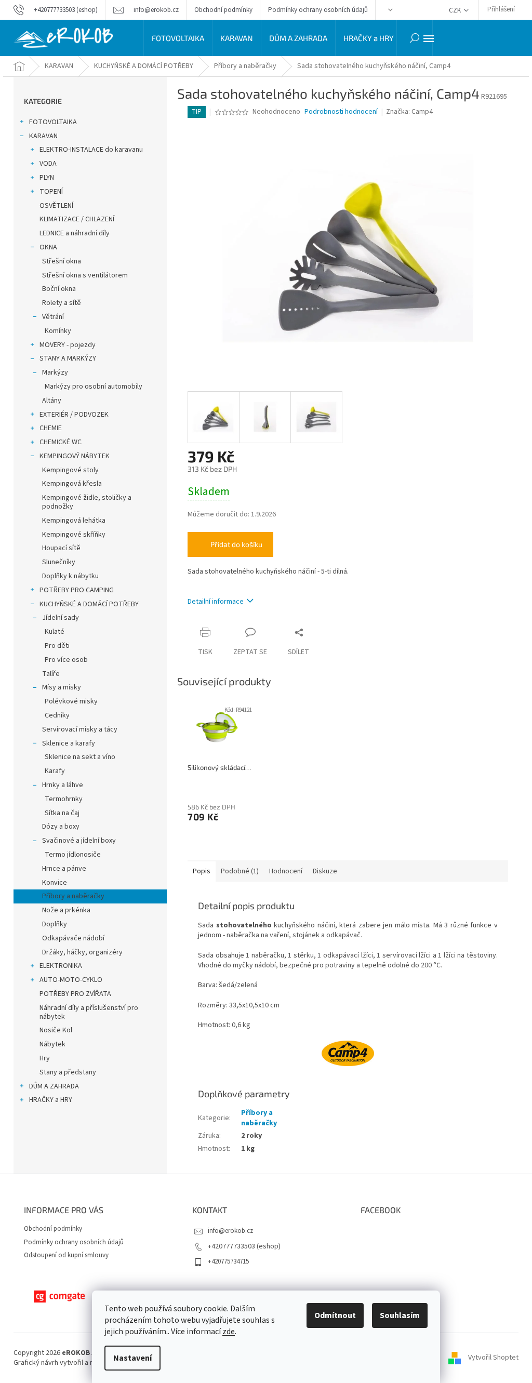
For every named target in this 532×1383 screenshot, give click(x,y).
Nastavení (132, 1358)
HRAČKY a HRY (50, 1100)
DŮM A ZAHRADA (54, 1086)
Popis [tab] (201, 871)
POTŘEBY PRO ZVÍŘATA (75, 994)
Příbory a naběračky (73, 896)
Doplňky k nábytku (70, 576)
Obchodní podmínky (223, 10)
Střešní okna (61, 261)
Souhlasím (400, 1315)
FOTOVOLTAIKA (53, 122)
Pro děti (57, 646)
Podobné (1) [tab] (240, 871)
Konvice (54, 882)
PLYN (46, 177)
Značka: (409, 112)
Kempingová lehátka (73, 520)
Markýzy (55, 372)
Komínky (58, 331)
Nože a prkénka (66, 910)
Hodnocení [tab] (285, 871)
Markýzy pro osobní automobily (93, 386)
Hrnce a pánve (64, 868)
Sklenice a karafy (68, 743)
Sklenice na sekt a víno (80, 757)
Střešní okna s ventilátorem (85, 275)
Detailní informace (216, 601)
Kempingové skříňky (73, 534)
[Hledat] (414, 38)
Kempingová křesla (72, 483)
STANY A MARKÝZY (67, 358)
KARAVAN (43, 136)
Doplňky (54, 924)
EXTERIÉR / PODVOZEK (74, 414)
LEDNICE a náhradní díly (74, 233)
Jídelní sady (60, 618)
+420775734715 (228, 1261)
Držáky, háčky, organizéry (82, 952)
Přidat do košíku (236, 544)
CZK (455, 10)
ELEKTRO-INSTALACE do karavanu (91, 149)
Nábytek (52, 1044)
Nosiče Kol (55, 1030)
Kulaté (54, 632)
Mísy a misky (61, 687)
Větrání (53, 317)
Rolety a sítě (61, 303)
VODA (48, 163)
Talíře (51, 674)
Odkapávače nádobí (73, 938)
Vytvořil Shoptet (493, 1357)
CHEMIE (50, 428)
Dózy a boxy (60, 826)
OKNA (48, 247)
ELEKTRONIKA (60, 966)
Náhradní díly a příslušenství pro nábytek (88, 1012)
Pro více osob (66, 660)
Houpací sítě (61, 548)
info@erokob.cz (230, 1230)
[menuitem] (178, 38)
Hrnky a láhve (62, 785)
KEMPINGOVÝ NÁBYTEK (74, 456)
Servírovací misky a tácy (79, 729)
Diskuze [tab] (325, 871)
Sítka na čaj (62, 813)
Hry (44, 1058)
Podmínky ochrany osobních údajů (318, 10)
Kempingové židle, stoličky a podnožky (86, 502)
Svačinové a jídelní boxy (79, 840)
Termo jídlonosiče (73, 854)
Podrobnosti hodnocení (341, 112)
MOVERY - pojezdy (67, 345)
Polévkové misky (71, 701)
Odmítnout (335, 1315)
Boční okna (59, 289)
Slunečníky (58, 562)
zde (228, 1331)
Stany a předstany (67, 1072)
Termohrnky (64, 799)
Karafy (55, 771)
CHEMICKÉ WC (60, 442)
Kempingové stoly (70, 470)
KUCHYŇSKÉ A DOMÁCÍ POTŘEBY (89, 604)
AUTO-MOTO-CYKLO (70, 980)
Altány (51, 400)
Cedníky (57, 715)
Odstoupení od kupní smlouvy (66, 1255)
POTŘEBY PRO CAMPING (76, 590)
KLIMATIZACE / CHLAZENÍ (76, 219)
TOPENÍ (51, 192)
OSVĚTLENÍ (56, 206)
